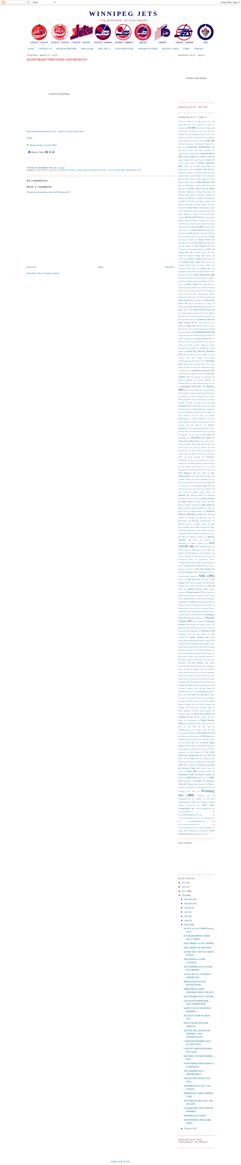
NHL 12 (181, 579)
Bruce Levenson (200, 214)
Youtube (203, 831)
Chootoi (187, 243)
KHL (199, 463)
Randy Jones (198, 643)
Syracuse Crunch (184, 714)
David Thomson (199, 294)
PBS (179, 608)
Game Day (191, 351)
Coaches (208, 255)
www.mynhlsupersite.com (196, 821)
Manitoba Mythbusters (89, 170)
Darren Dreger (192, 284)
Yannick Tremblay (205, 827)
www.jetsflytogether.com (187, 818)
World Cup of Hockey (199, 802)
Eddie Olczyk (190, 319)
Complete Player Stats (187, 265)
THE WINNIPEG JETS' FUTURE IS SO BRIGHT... (198, 968)
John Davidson (206, 444)
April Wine (197, 160)
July (186, 911)
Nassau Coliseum (184, 556)
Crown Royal (203, 271)
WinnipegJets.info (184, 799)
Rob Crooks (182, 656)
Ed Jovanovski (193, 316)
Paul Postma (192, 605)
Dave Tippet (207, 290)
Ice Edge (202, 399)
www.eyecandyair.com (203, 808)
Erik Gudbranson (202, 329)
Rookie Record (202, 666)
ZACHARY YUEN (198, 834)
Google (180, 373)
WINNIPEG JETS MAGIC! (195, 1115)
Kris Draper (194, 470)
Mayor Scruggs (197, 514)
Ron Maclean (197, 662)
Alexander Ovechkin (186, 150)
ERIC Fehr (191, 326)
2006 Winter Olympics (204, 128)
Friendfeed (192, 348)
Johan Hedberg (192, 444)
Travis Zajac (201, 749)
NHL (105, 170)
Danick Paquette (208, 278)
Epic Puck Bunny (201, 322)
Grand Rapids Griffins (194, 373)
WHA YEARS (87, 48)
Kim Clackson (209, 463)
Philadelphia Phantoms (195, 618)
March (187, 924)
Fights (210, 335)
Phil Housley (185, 615)
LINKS (186, 48)
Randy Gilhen (186, 643)
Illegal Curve (202, 403)
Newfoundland (202, 572)
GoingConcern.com (207, 367)
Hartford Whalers (184, 383)
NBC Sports (208, 562)
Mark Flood (187, 501)
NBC (199, 562)
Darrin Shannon (183, 287)
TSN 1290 (182, 758)
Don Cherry (42, 170)
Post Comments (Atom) (49, 273)
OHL (209, 586)
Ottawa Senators (193, 592)
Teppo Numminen (189, 723)
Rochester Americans (186, 660)
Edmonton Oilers (204, 319)
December (189, 899)
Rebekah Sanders (187, 647)
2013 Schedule (193, 134)
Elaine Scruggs (184, 322)
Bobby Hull (194, 188)
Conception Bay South (186, 268)
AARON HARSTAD (194, 137)
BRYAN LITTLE (191, 217)
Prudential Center (185, 634)
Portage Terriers (205, 624)
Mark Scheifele (192, 505)
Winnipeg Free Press (187, 791)
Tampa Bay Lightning (202, 714)
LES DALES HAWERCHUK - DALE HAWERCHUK (196, 1002)
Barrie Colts (202, 169)
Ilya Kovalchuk (195, 406)
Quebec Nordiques (197, 637)
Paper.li (200, 595)
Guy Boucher (196, 377)
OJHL (180, 589)
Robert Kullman (206, 656)
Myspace (208, 553)
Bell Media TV (198, 176)
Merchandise (182, 521)
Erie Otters (189, 329)
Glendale (210, 360)
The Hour (192, 726)
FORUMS (198, 48)
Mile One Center (194, 530)
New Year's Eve (187, 569)
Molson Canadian (196, 537)
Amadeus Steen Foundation (188, 153)
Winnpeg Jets (200, 799)
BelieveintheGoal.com (206, 173)
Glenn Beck (187, 364)
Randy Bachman (191, 640)
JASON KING (192, 422)
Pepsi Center (188, 608)
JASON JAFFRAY (199, 418)
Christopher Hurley (196, 249)
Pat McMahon (186, 598)
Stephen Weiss (191, 704)
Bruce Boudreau (184, 214)
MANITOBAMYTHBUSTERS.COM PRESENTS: (57, 59)
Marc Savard (194, 498)
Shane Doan (197, 682)
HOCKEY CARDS (170, 48)
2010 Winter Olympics (187, 131)
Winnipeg (198, 781)
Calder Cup (193, 224)
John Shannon (206, 450)
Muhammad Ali (198, 550)
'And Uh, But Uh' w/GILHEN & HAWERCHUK (197, 976)
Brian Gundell (201, 204)
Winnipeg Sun (203, 796)
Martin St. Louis (206, 508)
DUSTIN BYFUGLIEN (202, 309)
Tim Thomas (182, 736)
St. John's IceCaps (194, 698)
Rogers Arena (202, 660)
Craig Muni (192, 271)
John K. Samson (200, 447)
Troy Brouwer (195, 752)
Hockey (53, 170)
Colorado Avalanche (195, 258)
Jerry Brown (210, 428)
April (186, 920)
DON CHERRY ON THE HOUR (197, 947)
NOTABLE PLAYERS (148, 48)
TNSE (204, 736)
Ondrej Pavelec (195, 588)
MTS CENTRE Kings (203, 546)
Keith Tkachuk (194, 457)
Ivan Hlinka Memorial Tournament (202, 409)
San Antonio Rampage (206, 672)
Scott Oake (190, 679)
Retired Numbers (206, 650)
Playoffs (193, 624)
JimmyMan (182, 438)
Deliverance (192, 297)
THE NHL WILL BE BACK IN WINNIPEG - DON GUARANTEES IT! (197, 1033)
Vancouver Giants (189, 768)
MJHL (197, 533)
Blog (180, 185)
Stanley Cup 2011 (199, 701)
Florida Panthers (201, 338)
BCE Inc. (192, 173)
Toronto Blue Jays (192, 742)
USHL (180, 765)
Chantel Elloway (190, 236)
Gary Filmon (202, 354)
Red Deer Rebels (202, 647)
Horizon (201, 393)
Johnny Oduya (183, 454)
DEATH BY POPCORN (66, 48)
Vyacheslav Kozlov (205, 771)
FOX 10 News (203, 342)
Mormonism (182, 543)
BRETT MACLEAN (188, 201)
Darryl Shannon (208, 287)
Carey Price (182, 230)
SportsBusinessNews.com (187, 691)
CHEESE (211, 236)
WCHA (181, 778)
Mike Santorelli (201, 527)
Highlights (186, 386)
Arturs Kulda (189, 163)
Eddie (180, 319)
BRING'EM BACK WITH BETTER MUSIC (195, 983)
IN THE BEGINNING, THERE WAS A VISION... (197, 937)
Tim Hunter (190, 733)
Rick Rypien (207, 653)
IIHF (190, 403)
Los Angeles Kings (199, 485)
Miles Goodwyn (208, 530)
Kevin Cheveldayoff (198, 460)
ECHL (183, 316)
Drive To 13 (183, 309)
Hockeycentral (202, 390)
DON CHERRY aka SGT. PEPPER (198, 943)
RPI (188, 669)
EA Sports (193, 313)
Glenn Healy (201, 364)
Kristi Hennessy (185, 473)
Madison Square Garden (202, 492)
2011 (201, 131)
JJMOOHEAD (195, 437)
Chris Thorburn (200, 246)
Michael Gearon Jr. (185, 524)
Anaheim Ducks (207, 153)
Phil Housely (209, 611)
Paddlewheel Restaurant (186, 595)
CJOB (208, 249)
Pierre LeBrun (198, 621)
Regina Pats (192, 650)
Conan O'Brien (205, 265)
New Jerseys (209, 566)
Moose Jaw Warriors (201, 540)
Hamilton (208, 377)
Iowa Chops (208, 406)
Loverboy (189, 489)
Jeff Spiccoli (196, 425)
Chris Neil (210, 243)
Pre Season (182, 631)
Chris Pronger (186, 246)
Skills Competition (201, 685)
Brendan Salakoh (205, 195)
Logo (209, 482)
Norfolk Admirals (195, 583)
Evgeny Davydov (184, 335)
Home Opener (191, 393)
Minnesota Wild (186, 533)
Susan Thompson (184, 711)
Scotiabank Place (201, 675)
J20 (196, 412)
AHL (208, 140)
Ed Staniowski (207, 316)
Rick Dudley (182, 653)
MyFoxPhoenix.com (195, 553)
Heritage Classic (208, 383)
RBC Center (210, 643)
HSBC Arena (191, 399)
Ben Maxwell (203, 179)
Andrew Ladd (205, 156)
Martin (180, 508)
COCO (180, 259)
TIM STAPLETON (204, 733)
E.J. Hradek (182, 313)
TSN (209, 755)
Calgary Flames (206, 224)
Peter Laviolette (202, 608)
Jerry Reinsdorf (198, 431)
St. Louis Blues (208, 698)
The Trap (206, 726)
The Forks (201, 723)
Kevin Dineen (190, 463)
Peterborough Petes (195, 611)
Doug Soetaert (207, 307)
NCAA (180, 566)
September (189, 903)
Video (189, 771)
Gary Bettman (208, 351)
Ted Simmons (192, 720)
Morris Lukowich (197, 543)
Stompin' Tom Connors (186, 707)
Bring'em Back (191, 211)
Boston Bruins (208, 188)
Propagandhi (194, 631)
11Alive (204, 121)
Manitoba (182, 495)
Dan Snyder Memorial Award (189, 278)
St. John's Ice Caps (196, 694)
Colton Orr (210, 259)
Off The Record (116, 170)
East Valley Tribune (207, 313)
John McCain (193, 450)
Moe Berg (182, 537)
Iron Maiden (182, 409)
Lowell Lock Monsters (204, 489)
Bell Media (185, 176)
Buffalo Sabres (183, 220)
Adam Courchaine (184, 141)
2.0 (188, 127)
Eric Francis (204, 326)
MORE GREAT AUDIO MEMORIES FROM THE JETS (198, 990)
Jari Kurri (199, 415)
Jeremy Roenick (67, 170)
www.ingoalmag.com (185, 811)
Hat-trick (196, 383)
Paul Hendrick (203, 602)
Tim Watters (194, 736)
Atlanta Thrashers (206, 162)
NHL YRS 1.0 (104, 48)
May (186, 916)
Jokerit (193, 454)
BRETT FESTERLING (206, 198)
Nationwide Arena (185, 559)
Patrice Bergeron (208, 598)
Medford (192, 517)
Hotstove (184, 396)
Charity (202, 236)
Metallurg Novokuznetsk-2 (201, 521)
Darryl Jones (196, 287)
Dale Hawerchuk (202, 274)
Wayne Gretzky (205, 774)
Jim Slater (207, 434)
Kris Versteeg (207, 470)
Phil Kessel (197, 615)
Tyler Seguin (203, 758)
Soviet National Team (189, 688)
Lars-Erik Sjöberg (184, 479)
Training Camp (189, 749)
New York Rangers (185, 572)
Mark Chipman (208, 498)
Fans (203, 335)
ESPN (189, 332)
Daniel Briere (202, 281)
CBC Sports (200, 233)
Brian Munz (193, 207)
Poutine (195, 628)
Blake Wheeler (203, 182)
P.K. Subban (207, 592)
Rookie (191, 666)
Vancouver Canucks (206, 765)
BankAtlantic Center (185, 169)
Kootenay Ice (201, 466)
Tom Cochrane (203, 739)
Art (179, 163)
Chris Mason (198, 243)
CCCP (210, 233)
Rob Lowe (193, 656)
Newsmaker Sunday (188, 576)
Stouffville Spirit (205, 707)
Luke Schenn (183, 492)
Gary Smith (196, 358)
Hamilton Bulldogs (185, 380)
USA (209, 761)
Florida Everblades (185, 338)
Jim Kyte (195, 434)
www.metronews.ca (207, 818)
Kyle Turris (201, 473)
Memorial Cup (205, 517)
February (188, 1128)
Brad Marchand (188, 192)
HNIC (199, 386)
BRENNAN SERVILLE (186, 198)
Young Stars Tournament (187, 831)
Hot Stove (210, 393)
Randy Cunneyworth (207, 640)
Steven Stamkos (206, 704)
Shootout (209, 682)
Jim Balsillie (183, 434)
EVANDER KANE (202, 332)
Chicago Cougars (187, 239)
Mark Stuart (206, 505)
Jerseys (209, 431)
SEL (188, 682)
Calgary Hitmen (184, 227)
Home (100, 266)
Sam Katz (192, 672)
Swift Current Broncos (203, 711)
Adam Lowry (198, 141)
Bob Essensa (190, 185)
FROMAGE (204, 348)
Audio (186, 166)
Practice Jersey (206, 628)
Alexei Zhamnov (205, 150)
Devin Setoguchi (195, 303)
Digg (209, 303)
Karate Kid (203, 454)
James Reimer (184, 415)
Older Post (169, 266)
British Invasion (206, 211)
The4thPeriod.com (184, 730)
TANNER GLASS (185, 717)
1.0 (196, 121)
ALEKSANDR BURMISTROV (198, 147)
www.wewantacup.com (186, 827)
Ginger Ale (199, 361)
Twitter (192, 758)
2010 (184, 895)
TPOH (202, 746)
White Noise (201, 778)
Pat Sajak (196, 598)
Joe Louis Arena (203, 441)
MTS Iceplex (183, 550)
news (212, 572)
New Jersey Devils (194, 565)
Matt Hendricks (197, 511)
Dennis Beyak (183, 300)
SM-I (212, 685)
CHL (180, 243)
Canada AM (208, 227)
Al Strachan (197, 144)
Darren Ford (206, 284)
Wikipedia (186, 781)
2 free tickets (196, 124)
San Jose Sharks (186, 675)
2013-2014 (205, 134)
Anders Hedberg (189, 156)
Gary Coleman (188, 354)
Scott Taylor (202, 679)
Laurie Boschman (201, 479)
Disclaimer (182, 307)
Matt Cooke (182, 511)
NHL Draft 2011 (194, 579)
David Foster (183, 294)
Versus (180, 771)
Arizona (208, 160)
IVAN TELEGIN (186, 412)
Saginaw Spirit (198, 669)
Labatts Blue (194, 476)
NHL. (206, 579)
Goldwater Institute (201, 370)
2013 (184, 882)
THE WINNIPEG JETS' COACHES (199, 996)
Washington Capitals (186, 774)
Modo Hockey (207, 533)
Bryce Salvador (206, 217)
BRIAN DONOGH (185, 204)
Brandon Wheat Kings (186, 195)
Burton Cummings (199, 220)
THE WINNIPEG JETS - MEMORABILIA (194, 1072)
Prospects (206, 630)
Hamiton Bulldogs (204, 380)
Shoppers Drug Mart (185, 685)
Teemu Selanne (207, 720)
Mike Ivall (189, 527)
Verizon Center (205, 768)
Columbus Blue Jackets (191, 262)
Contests (202, 268)
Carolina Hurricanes (198, 230)
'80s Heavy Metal (185, 121)
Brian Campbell (205, 201)
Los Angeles (183, 486)
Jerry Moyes (185, 431)
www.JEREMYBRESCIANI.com (190, 815)
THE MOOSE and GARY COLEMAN (195, 961)
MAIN (31, 48)
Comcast (208, 262)
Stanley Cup (185, 701)
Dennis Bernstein (206, 297)
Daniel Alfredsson (187, 281)
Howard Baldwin (198, 396)
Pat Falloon (210, 595)
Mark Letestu (202, 501)
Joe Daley (190, 441)
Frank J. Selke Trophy (196, 345)
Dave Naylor (196, 290)
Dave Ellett (185, 290)
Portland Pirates (184, 628)
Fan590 (195, 335)
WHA (189, 777)
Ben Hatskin (190, 179)
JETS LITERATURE (124, 48)
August (187, 907)
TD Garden (202, 717)
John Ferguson (183, 447)
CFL (179, 236)
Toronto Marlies (191, 746)
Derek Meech (197, 300)
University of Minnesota (195, 762)
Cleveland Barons (200, 252)
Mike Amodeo (201, 524)
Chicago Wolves (204, 239)
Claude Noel (183, 252)
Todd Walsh (191, 739)
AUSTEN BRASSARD (202, 166)
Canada (195, 226)
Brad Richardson (205, 192)
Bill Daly (190, 182)
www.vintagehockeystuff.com (188, 824)
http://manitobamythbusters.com (41, 131)
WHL (212, 777)
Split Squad (206, 688)
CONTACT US (45, 48)
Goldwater (185, 370)
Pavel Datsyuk (206, 605)
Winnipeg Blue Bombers (195, 784)
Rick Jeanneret (195, 653)
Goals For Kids (192, 367)
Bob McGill (203, 185)
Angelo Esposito (184, 160)
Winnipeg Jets (123, 13)
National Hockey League (203, 556)
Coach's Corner (193, 255)
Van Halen (191, 765)
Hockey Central (188, 390)
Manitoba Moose (197, 495)
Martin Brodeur (191, 508)
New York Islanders (203, 569)
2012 (184, 886)
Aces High (208, 137)
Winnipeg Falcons (205, 787)
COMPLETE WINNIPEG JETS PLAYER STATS (197, 1043)
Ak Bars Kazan (184, 144)
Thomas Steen (201, 730)
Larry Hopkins (207, 476)
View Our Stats (120, 1161)
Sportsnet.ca (204, 691)
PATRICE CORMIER (188, 602)
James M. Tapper (206, 412)
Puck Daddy (201, 634)
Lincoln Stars (199, 482)
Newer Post (32, 266)
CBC (191, 233)
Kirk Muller (186, 466)
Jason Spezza (204, 422)
